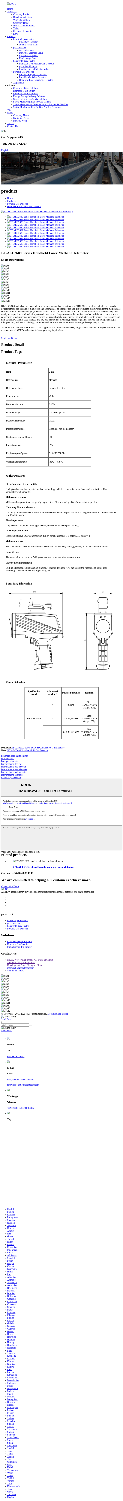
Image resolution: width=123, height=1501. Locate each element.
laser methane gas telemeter (14, 769)
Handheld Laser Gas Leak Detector (36, 80)
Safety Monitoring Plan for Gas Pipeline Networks (37, 107)
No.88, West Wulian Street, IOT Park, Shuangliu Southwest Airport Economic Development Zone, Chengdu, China (30, 962)
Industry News (20, 120)
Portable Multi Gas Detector (32, 77)
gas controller (19, 47)
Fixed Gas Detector (28, 42)
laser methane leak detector (14, 772)
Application (18, 82)
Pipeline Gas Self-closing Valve (34, 69)
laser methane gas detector (13, 766)
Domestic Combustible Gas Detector (36, 63)
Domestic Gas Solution (24, 91)
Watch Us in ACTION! (24, 25)
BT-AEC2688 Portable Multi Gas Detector (27, 750)
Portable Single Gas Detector (33, 74)
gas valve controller (28, 55)
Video (16, 28)
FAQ (15, 33)
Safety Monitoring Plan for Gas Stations (32, 101)
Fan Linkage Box (27, 58)
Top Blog (52, 1013)
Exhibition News (21, 118)
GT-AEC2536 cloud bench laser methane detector (43, 867)
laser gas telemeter (9, 761)
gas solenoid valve (28, 66)
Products (11, 36)
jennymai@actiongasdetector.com (23, 1084)
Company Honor (21, 23)
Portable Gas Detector (23, 71)
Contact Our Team (10, 886)
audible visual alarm (28, 44)
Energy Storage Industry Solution (29, 96)
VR (9, 110)
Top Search (63, 1013)
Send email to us (9, 338)
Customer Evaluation (23, 31)
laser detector (7, 758)
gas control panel (27, 50)
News (10, 112)
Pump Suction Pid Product (25, 93)
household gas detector (24, 61)
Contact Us (12, 126)
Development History (23, 17)
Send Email (6, 1019)
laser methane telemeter (12, 775)
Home (10, 9)
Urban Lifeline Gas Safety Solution (30, 99)
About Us (11, 11)
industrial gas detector (23, 39)
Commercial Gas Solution (25, 88)
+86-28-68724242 (15, 970)
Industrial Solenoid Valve (31, 52)
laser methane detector (11, 764)
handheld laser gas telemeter (14, 756)
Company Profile (21, 14)
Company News (21, 115)
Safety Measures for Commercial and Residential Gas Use (40, 104)
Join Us (10, 123)
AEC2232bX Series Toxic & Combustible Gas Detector (37, 747)
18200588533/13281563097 (20, 1108)
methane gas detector (11, 777)
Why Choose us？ (22, 20)
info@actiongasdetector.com (20, 968)
